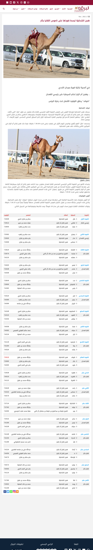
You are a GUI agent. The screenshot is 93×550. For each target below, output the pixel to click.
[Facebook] (5, 491)
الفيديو (57, 9)
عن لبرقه (15, 9)
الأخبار (64, 9)
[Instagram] (14, 491)
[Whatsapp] (11, 491)
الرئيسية (69, 9)
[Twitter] (8, 491)
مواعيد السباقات (32, 9)
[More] (17, 491)
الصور (51, 9)
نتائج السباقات (43, 9)
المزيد (23, 9)
